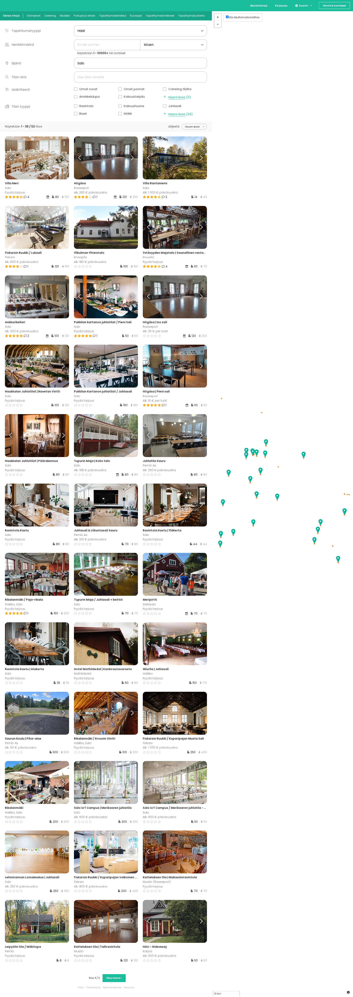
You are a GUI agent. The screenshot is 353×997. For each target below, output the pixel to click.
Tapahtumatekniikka (112, 16)
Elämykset (33, 16)
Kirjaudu (281, 6)
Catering (50, 16)
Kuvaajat (136, 16)
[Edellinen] (13, 157)
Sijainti (16, 63)
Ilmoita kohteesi (334, 6)
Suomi (303, 6)
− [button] (217, 24)
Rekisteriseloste (112, 987)
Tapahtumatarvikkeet (160, 16)
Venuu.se (129, 987)
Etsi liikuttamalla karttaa (244, 17)
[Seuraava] (61, 157)
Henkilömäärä (22, 44)
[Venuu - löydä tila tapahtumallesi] (10, 5)
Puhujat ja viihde (84, 16)
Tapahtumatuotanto (191, 16)
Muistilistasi (258, 6)
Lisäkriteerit (20, 89)
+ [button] (217, 17)
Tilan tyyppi (20, 106)
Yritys (81, 987)
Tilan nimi (18, 77)
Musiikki (65, 16)
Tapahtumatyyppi (26, 30)
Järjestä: (174, 126)
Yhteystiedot (93, 987)
